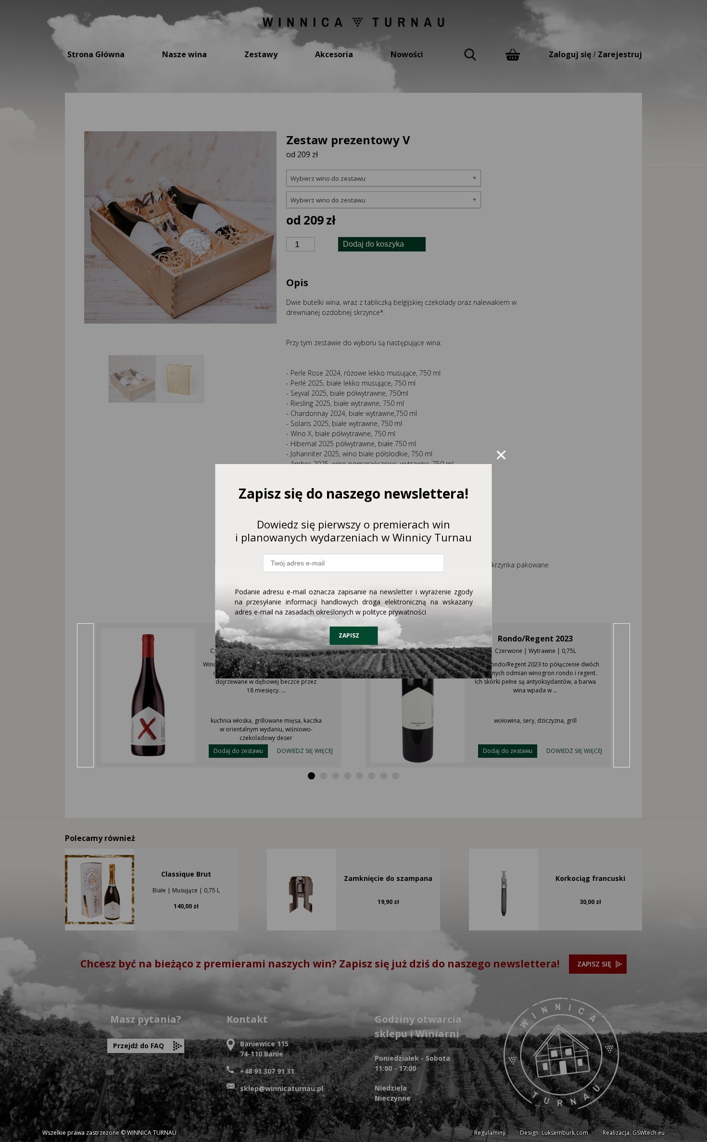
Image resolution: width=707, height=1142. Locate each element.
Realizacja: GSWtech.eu (634, 1133)
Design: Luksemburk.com (554, 1133)
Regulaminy (489, 1133)
